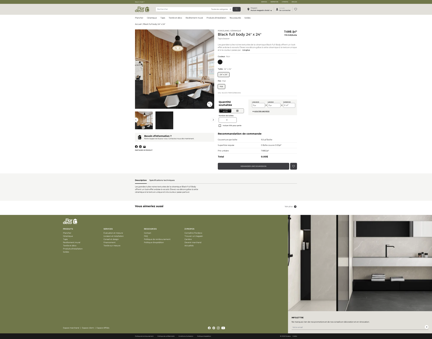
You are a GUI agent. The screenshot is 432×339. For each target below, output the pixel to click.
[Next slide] (213, 120)
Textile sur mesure (112, 246)
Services (264, 2)
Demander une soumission (253, 166)
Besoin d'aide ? (139, 2)
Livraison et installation (114, 236)
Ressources (150, 229)
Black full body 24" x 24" (154, 24)
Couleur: (224, 56)
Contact (147, 233)
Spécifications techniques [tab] (162, 180)
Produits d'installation (216, 18)
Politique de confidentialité (166, 336)
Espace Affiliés (103, 328)
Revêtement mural (194, 18)
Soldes (247, 18)
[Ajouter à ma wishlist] (264, 31)
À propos (285, 2)
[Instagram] (218, 328)
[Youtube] (223, 328)
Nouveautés (235, 18)
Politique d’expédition (204, 336)
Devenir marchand (192, 242)
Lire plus (246, 50)
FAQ (146, 236)
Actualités (189, 246)
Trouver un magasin (193, 236)
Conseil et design (111, 239)
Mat (221, 86)
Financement (110, 242)
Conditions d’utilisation (185, 336)
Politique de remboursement (157, 239)
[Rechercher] (237, 9)
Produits (68, 229)
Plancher (139, 18)
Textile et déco (175, 18)
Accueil (138, 24)
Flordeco (288, 336)
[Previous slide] (136, 120)
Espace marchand (71, 328)
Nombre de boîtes (226, 116)
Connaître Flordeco (193, 233)
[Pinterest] (213, 328)
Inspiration (274, 2)
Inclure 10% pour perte (232, 126)
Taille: (225, 69)
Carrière (188, 239)
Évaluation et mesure (113, 233)
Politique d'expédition (154, 242)
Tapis (162, 18)
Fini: (222, 81)
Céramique (152, 18)
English (294, 2)
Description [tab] (141, 180)
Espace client (88, 328)
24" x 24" (223, 74)
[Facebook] (209, 328)
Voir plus (288, 206)
